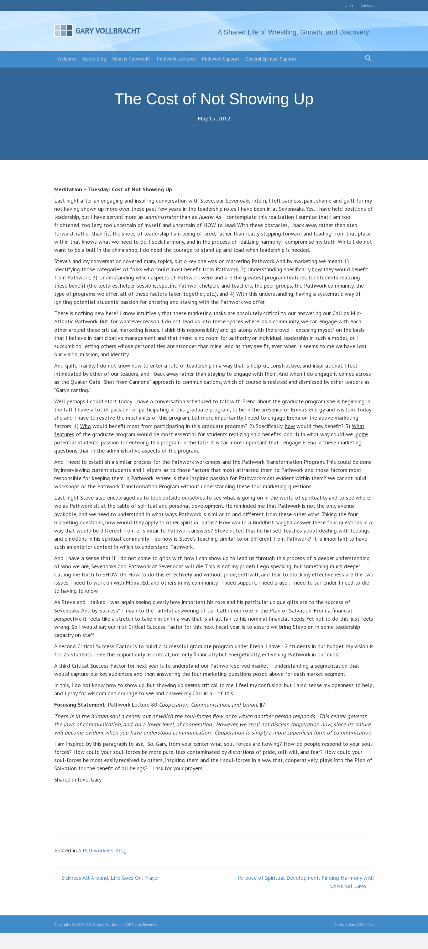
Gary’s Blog (94, 59)
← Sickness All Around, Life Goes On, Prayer (106, 877)
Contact (367, 5)
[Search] (368, 58)
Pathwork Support (220, 59)
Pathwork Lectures (176, 59)
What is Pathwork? (131, 59)
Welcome (67, 59)
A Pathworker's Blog (102, 850)
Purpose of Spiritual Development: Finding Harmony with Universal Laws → (305, 881)
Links (349, 5)
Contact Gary (345, 924)
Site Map (366, 924)
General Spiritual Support (270, 59)
